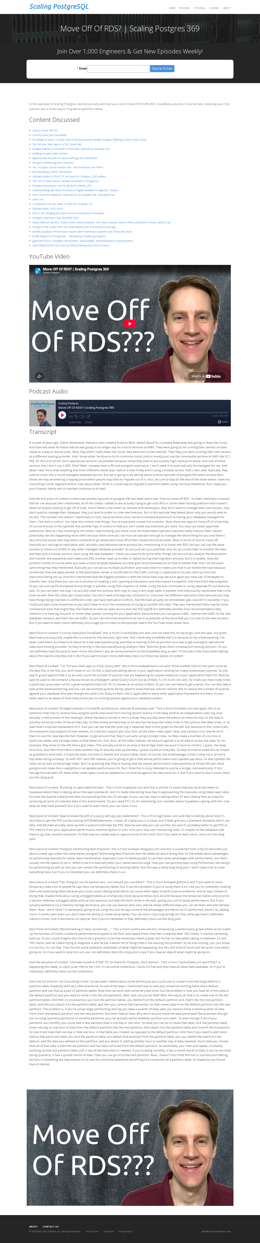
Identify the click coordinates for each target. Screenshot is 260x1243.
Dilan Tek (37, 199)
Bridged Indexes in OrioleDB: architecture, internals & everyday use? (71, 148)
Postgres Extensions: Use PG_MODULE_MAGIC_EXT (62, 185)
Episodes (184, 8)
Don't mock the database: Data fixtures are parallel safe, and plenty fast (73, 194)
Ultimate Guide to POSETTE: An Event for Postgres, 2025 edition (69, 176)
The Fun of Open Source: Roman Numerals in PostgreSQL (65, 181)
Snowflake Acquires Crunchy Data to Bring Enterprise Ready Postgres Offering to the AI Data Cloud (89, 139)
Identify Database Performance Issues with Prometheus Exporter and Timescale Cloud (82, 231)
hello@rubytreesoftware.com (216, 1231)
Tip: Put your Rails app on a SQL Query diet (57, 144)
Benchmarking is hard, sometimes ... (53, 171)
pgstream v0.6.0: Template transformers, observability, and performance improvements (82, 240)
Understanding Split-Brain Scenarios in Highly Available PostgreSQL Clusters (75, 190)
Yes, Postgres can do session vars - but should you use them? (67, 167)
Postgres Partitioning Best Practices (53, 162)
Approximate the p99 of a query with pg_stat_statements (64, 158)
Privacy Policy (125, 1231)
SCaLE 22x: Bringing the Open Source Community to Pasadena (68, 213)
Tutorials (199, 8)
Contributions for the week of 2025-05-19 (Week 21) (62, 204)
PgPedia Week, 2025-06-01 (47, 208)
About (227, 8)
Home (172, 8)
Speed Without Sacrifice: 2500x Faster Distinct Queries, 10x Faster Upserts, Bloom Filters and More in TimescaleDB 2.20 (101, 222)
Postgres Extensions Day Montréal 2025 (55, 217)
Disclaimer (109, 1231)
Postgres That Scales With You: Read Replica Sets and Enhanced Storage (74, 227)
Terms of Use (92, 1231)
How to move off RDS (45, 130)
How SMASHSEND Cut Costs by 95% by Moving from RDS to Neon (70, 245)
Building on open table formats (50, 153)
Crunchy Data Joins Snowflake (49, 135)
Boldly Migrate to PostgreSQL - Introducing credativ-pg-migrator (69, 236)
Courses (214, 8)
